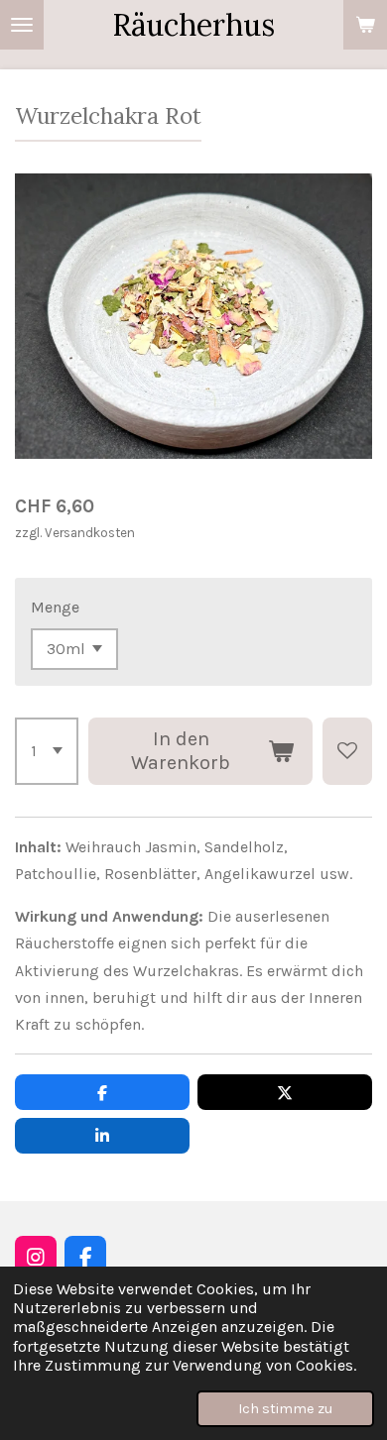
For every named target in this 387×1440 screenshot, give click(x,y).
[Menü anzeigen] (22, 25)
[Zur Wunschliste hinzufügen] (347, 751)
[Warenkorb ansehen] (365, 25)
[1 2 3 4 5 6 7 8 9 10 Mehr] (46, 751)
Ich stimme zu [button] (285, 1408)
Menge (55, 607)
